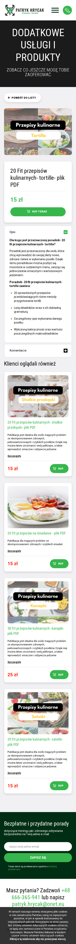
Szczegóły (14, 455)
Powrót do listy (24, 97)
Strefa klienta (67, 10)
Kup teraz (39, 211)
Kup (60, 468)
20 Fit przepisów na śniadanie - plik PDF (36, 533)
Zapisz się (38, 857)
